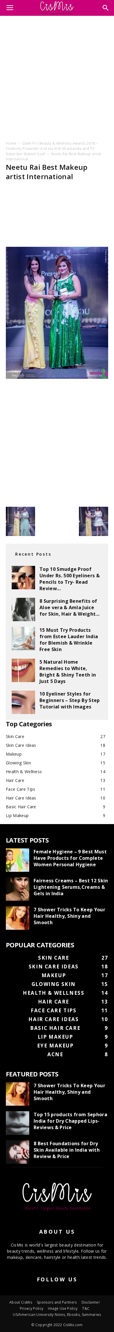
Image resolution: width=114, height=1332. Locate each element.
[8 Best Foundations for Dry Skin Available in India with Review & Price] (17, 1152)
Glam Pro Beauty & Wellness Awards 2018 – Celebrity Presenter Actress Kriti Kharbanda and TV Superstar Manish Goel (52, 148)
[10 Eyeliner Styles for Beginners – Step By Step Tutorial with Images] (23, 702)
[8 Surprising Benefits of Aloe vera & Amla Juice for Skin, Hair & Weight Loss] (23, 609)
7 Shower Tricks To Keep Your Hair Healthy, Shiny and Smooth (69, 916)
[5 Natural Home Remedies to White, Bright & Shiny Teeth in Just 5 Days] (23, 670)
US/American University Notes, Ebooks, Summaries (57, 1314)
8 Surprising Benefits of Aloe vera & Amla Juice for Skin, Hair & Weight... (69, 607)
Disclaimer (91, 1302)
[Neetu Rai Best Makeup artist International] (57, 377)
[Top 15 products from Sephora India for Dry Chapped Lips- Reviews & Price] (17, 1123)
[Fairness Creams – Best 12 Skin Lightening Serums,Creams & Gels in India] (17, 889)
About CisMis (20, 1302)
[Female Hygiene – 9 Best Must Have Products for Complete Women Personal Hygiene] (17, 860)
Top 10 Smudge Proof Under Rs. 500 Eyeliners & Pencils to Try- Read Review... (69, 579)
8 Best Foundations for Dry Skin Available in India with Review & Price (67, 1150)
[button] (106, 8)
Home (11, 143)
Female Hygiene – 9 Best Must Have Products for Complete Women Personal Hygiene (70, 858)
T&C (85, 1308)
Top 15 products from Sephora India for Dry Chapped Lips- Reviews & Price (70, 1121)
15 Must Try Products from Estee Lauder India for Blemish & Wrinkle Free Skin (68, 640)
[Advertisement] (57, 77)
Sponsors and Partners (57, 1302)
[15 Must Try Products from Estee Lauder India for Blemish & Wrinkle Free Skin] (23, 638)
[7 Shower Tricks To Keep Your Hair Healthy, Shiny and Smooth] (17, 918)
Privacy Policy (31, 1308)
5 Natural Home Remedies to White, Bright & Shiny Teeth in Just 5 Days (67, 671)
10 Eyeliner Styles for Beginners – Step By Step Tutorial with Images (69, 700)
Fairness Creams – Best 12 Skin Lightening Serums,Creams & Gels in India (71, 887)
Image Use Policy (62, 1308)
